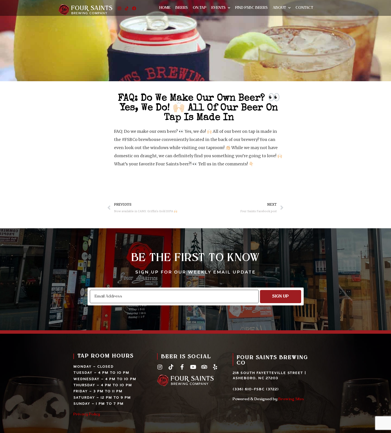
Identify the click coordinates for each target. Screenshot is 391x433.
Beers (181, 8)
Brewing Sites (291, 399)
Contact (304, 8)
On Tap (199, 8)
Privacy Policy (86, 414)
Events (218, 8)
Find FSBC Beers (251, 8)
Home (164, 8)
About (279, 8)
